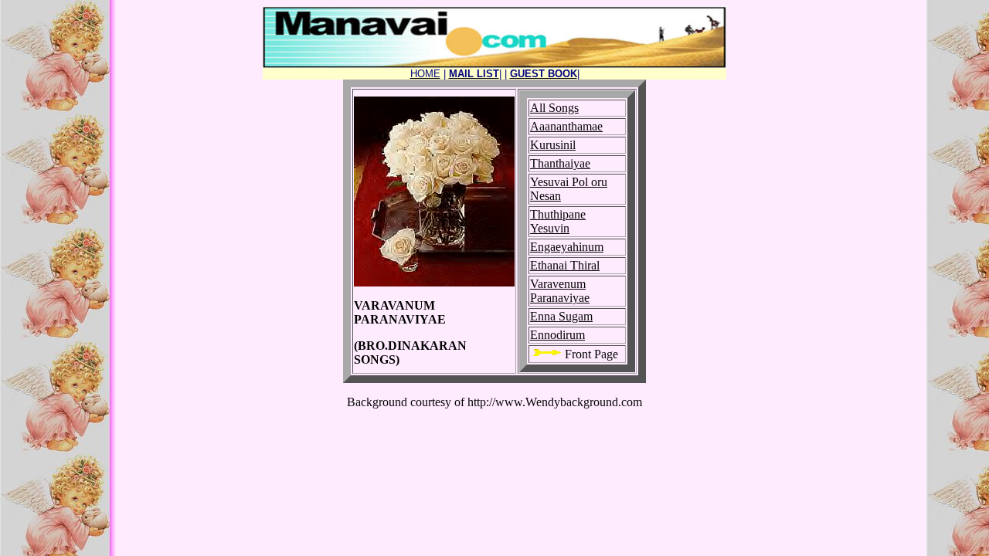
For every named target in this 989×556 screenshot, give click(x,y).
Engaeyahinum (566, 246)
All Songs (554, 107)
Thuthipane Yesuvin (558, 221)
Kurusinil (553, 144)
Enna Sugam (561, 316)
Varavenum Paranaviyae (560, 290)
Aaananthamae (566, 126)
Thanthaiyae (560, 163)
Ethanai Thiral (565, 265)
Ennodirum (557, 334)
